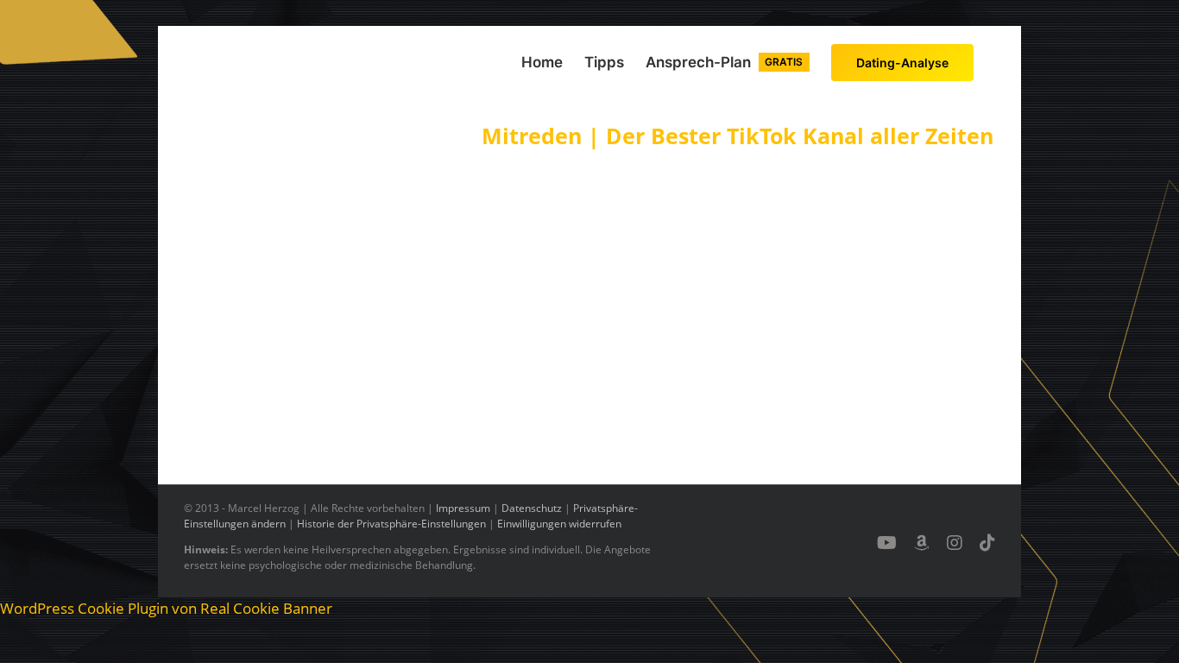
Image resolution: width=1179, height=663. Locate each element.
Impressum (463, 508)
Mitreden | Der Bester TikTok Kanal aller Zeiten (737, 135)
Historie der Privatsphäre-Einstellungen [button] (391, 523)
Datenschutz (531, 508)
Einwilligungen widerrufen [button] (559, 523)
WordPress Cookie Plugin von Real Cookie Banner (166, 608)
